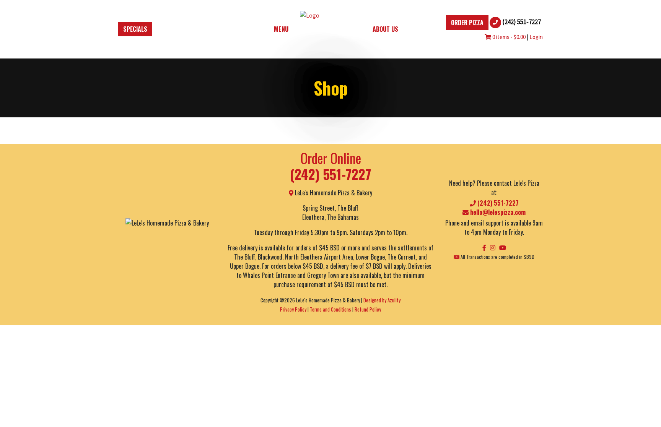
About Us (385, 29)
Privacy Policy (293, 309)
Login (536, 37)
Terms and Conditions (330, 309)
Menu (281, 29)
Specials (135, 29)
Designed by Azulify (382, 300)
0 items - (508, 37)
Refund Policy (368, 309)
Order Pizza (467, 22)
